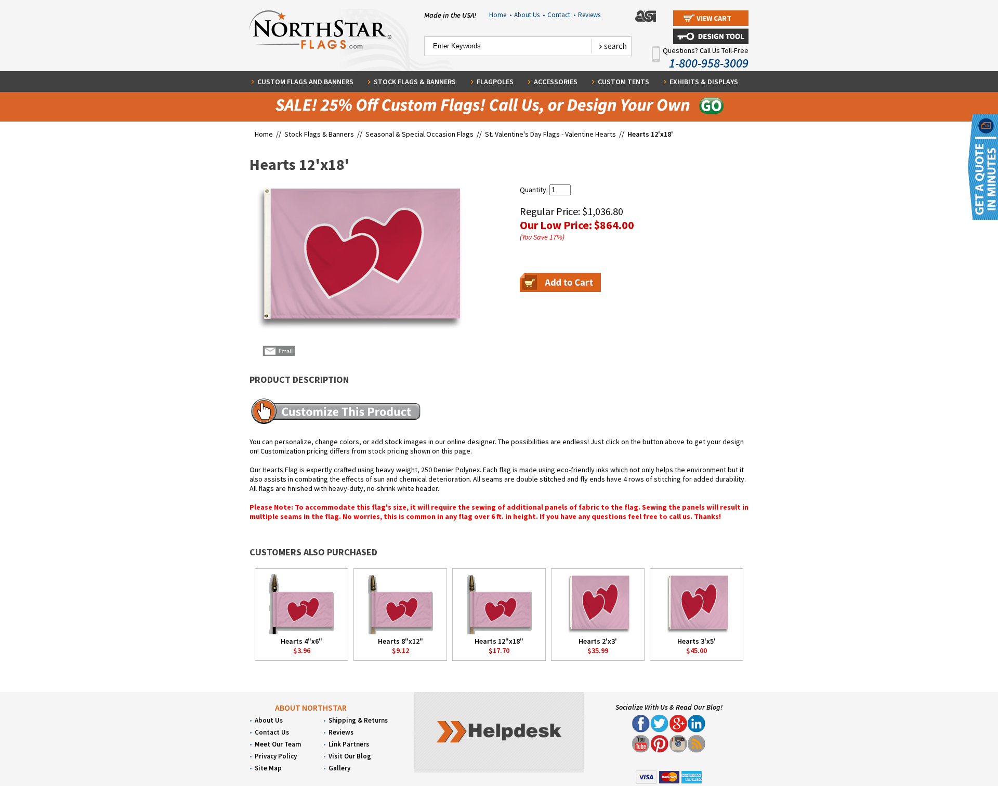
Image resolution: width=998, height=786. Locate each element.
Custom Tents (623, 81)
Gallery (339, 768)
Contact (561, 14)
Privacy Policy (276, 756)
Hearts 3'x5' (696, 641)
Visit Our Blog (350, 756)
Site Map (268, 768)
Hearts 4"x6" (301, 641)
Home (500, 14)
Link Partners (349, 744)
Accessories (555, 81)
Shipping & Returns (358, 720)
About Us (529, 14)
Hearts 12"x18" (499, 641)
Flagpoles (495, 81)
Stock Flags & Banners (415, 81)
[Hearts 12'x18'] (357, 257)
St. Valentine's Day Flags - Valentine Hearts (550, 134)
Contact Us (272, 732)
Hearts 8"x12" (400, 641)
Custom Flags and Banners (305, 81)
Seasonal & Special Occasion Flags (420, 134)
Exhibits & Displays (703, 81)
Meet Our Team (278, 744)
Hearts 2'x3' (598, 641)
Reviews (589, 14)
